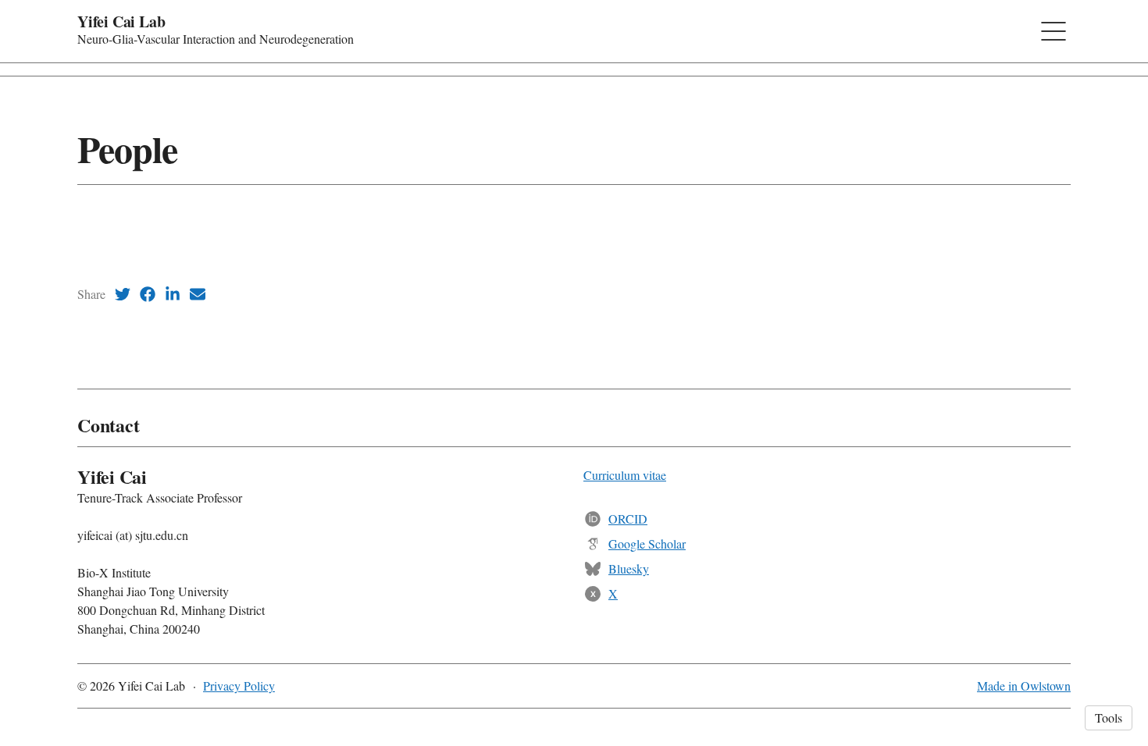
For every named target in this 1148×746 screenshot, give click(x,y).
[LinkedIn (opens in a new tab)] (172, 294)
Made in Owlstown (1024, 685)
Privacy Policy (239, 685)
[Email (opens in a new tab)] (197, 294)
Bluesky (628, 568)
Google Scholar (647, 543)
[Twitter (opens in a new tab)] (122, 294)
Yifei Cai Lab (121, 21)
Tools (1108, 717)
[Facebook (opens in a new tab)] (147, 294)
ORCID (627, 518)
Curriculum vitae (624, 475)
